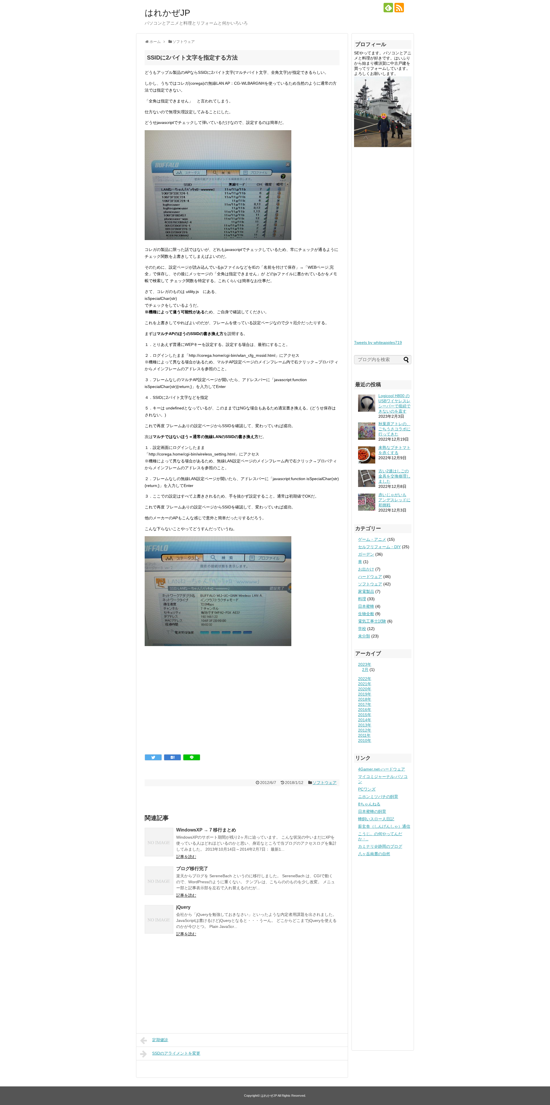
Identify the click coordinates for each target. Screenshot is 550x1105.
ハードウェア (370, 576)
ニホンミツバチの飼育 (378, 796)
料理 (362, 599)
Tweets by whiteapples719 (378, 342)
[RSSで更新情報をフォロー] (399, 7)
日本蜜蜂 (366, 606)
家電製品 (366, 591)
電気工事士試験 (372, 621)
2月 (365, 669)
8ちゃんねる (369, 804)
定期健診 (160, 1039)
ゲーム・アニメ (372, 539)
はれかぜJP (167, 12)
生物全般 (366, 613)
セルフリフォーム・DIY (379, 546)
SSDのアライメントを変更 (176, 1053)
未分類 (364, 636)
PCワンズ (367, 789)
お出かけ (366, 569)
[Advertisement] (242, 706)
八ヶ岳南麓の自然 (374, 853)
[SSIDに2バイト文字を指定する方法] (172, 757)
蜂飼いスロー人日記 (376, 819)
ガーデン (366, 554)
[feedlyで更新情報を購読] (388, 7)
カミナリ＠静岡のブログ (380, 846)
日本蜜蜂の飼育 (372, 811)
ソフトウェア (325, 782)
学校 (362, 628)
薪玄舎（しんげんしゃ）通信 (384, 826)
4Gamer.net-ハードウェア (381, 769)
